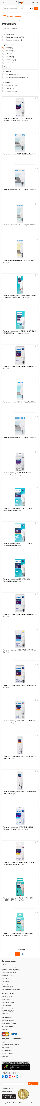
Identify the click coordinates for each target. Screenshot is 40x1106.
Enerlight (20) (10, 63)
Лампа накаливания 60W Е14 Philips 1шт (19, 402)
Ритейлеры (5, 978)
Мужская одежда (7, 1050)
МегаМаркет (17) (11, 85)
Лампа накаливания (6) (14, 40)
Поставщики (6, 981)
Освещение (22, 21)
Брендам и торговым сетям (11, 989)
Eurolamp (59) (10, 51)
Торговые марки (7, 987)
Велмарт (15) (10, 88)
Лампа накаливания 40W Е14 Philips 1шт (19, 225)
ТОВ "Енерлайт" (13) (12, 74)
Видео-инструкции (8, 1011)
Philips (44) (9, 48)
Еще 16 (6, 67)
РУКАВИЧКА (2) (11, 91)
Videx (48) (9, 54)
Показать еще (20, 949)
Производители (7, 984)
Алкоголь (5, 1056)
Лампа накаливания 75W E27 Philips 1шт (19, 189)
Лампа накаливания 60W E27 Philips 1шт (19, 437)
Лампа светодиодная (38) (15, 37)
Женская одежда (7, 1047)
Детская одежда (7, 1053)
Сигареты (5, 1059)
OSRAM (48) (10, 57)
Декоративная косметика (10, 1045)
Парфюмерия (6, 1042)
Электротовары (12, 21)
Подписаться (33, 1084)
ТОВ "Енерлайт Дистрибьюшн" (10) (18, 77)
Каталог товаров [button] (13, 16)
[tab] (20, 16)
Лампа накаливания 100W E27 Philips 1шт (20, 154)
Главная (4, 21)
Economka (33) (11, 60)
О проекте (5, 964)
